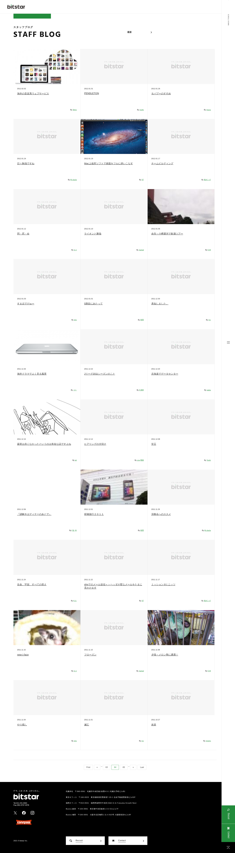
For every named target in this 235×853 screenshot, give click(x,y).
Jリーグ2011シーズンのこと (99, 373)
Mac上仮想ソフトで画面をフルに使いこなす (108, 163)
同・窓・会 (23, 233)
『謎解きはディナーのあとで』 (34, 514)
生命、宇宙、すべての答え (32, 584)
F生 (73, 530)
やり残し (22, 724)
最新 (129, 32)
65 (124, 767)
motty (142, 110)
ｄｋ (75, 390)
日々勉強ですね (25, 163)
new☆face (23, 654)
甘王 (153, 444)
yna (138, 460)
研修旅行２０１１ (94, 514)
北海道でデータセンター (164, 373)
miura (208, 110)
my (209, 320)
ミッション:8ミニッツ (163, 584)
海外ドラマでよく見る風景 (32, 373)
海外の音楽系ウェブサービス (33, 93)
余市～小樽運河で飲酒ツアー (167, 233)
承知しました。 (159, 303)
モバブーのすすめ (161, 93)
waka (209, 390)
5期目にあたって (93, 303)
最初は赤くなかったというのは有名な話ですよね (44, 444)
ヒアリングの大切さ (95, 444)
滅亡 (86, 724)
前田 (142, 320)
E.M (209, 250)
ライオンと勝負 (92, 233)
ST (143, 180)
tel (76, 460)
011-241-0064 (21, 803)
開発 (142, 460)
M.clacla (73, 180)
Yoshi (209, 460)
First (88, 767)
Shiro (75, 110)
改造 (153, 724)
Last (142, 767)
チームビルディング (162, 163)
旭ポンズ (207, 180)
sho (75, 320)
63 (107, 767)
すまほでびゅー (25, 303)
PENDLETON (91, 93)
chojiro (208, 741)
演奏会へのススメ (161, 514)
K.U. (75, 601)
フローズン (90, 654)
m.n (75, 250)
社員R (141, 390)
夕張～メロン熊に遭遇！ (164, 654)
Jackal (141, 250)
